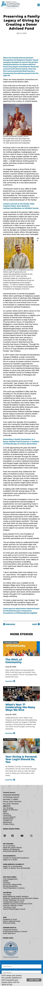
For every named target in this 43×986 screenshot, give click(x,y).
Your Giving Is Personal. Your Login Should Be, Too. (21, 759)
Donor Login (8, 938)
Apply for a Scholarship (12, 866)
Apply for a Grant (10, 860)
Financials (7, 815)
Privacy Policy (8, 824)
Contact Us (7, 821)
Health (5, 881)
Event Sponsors (9, 933)
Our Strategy (8, 808)
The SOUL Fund (9, 907)
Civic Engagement (10, 879)
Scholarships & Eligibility (13, 864)
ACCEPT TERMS (34, 980)
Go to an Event (9, 846)
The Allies (7, 895)
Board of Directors (10, 810)
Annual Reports (9, 817)
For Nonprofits (9, 856)
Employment (8, 819)
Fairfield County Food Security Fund (17, 904)
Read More (9, 681)
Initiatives (7, 892)
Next (35, 624)
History (6, 813)
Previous (10, 624)
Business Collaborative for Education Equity (21, 898)
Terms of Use (7, 984)
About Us (6, 806)
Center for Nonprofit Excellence (16, 858)
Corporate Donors (10, 930)
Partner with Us (9, 927)
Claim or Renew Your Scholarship (16, 868)
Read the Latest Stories (12, 848)
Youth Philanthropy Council (14, 909)
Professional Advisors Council (15, 931)
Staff (5, 812)
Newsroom (7, 822)
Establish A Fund (10, 919)
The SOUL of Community (13, 661)
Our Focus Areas (9, 877)
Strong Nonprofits (10, 886)
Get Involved (8, 844)
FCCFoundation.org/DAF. (26, 613)
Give (4, 917)
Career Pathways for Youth (14, 900)
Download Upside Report (13, 851)
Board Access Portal (11, 829)
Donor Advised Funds (11, 921)
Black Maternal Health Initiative (15, 896)
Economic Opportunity (12, 884)
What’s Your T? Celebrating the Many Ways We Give (20, 707)
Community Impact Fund (13, 902)
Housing (6, 883)
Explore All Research (11, 849)
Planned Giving (9, 923)
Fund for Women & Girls (13, 905)
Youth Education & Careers (14, 888)
